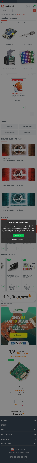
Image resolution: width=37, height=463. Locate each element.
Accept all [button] (18, 235)
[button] (18, 240)
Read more (21, 231)
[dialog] (18, 231)
